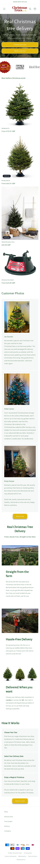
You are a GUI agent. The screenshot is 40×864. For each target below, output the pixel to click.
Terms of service (32, 856)
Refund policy (22, 856)
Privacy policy (28, 853)
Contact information (10, 856)
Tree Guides (8, 821)
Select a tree (20, 801)
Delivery (7, 826)
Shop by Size (8, 817)
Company (7, 831)
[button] (4, 9)
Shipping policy (21, 859)
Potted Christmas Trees (8, 242)
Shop (6, 812)
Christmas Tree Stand (8, 280)
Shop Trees (20, 516)
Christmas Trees (17, 853)
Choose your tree (20, 45)
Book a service (20, 51)
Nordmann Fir (5, 128)
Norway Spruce (6, 180)
